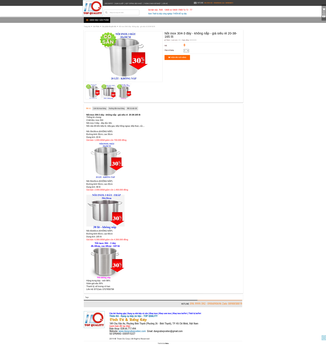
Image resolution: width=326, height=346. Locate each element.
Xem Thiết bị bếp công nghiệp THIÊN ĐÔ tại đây (167, 13)
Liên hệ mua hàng (99, 108)
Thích (168, 40)
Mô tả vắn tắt (132, 108)
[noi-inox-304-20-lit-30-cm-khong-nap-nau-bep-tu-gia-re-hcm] (93, 91)
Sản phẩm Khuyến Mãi (109, 26)
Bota (166, 343)
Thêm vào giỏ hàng (178, 57)
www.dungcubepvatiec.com (132, 331)
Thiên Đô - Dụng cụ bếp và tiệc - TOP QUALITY (133, 316)
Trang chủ (87, 26)
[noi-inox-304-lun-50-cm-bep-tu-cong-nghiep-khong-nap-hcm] (108, 91)
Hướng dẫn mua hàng (116, 108)
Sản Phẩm (96, 26)
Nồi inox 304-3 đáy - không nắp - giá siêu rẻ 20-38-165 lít (137, 26)
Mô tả (88, 108)
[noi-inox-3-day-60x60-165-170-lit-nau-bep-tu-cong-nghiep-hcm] (124, 91)
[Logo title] (93, 8)
